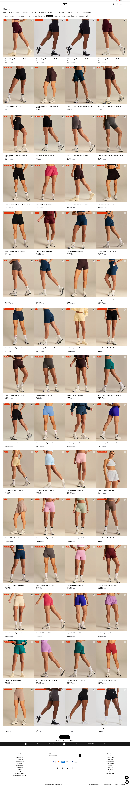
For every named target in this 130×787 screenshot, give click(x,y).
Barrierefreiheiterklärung (19, 773)
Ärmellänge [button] (61, 12)
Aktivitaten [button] (51, 12)
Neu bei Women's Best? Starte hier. (19, 775)
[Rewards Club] (127, 782)
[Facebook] (62, 768)
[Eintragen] (80, 755)
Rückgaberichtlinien (20, 757)
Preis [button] (78, 12)
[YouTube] (67, 768)
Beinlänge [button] (42, 12)
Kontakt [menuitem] (115, 0)
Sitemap (116, 784)
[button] (122, 0)
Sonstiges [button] (70, 12)
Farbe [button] (17, 12)
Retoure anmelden (19, 759)
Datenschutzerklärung (107, 784)
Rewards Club (110, 767)
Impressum (20, 769)
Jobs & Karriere (110, 769)
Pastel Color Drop (110, 763)
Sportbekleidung (110, 753)
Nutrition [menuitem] (21, 4)
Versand (19, 755)
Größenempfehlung (19, 765)
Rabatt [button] (34, 12)
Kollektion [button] (25, 12)
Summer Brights (110, 759)
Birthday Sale (110, 765)
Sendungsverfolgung (20, 761)
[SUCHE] (113, 4)
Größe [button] (11, 12)
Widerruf (123, 784)
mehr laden (65, 737)
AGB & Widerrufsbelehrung (94, 784)
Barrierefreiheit (19, 771)
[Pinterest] (72, 768)
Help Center (19, 763)
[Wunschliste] (117, 4)
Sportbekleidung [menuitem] (8, 4)
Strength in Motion (110, 757)
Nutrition (110, 755)
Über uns (110, 771)
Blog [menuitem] (111, 0)
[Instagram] (52, 768)
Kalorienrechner (20, 767)
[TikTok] (57, 768)
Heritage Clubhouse (110, 761)
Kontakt (19, 753)
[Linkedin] (77, 768)
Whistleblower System (110, 773)
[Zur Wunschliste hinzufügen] (32, 20)
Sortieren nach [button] (87, 12)
